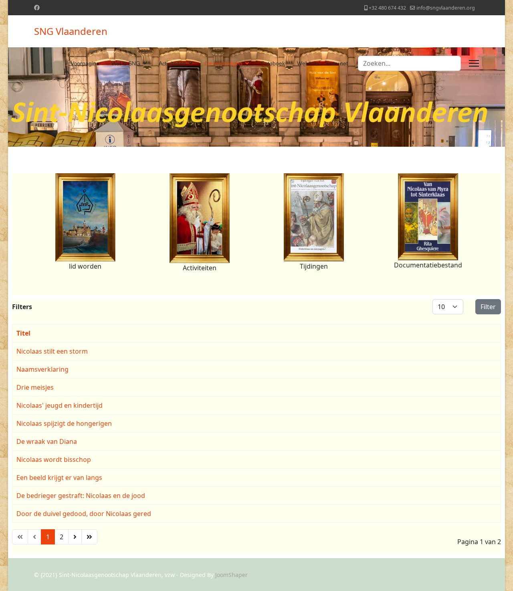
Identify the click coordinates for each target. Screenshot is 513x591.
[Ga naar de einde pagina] (89, 536)
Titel (23, 333)
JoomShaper (231, 575)
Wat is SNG (125, 63)
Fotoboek (273, 63)
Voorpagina (85, 63)
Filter (488, 306)
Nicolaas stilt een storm (52, 351)
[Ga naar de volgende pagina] (75, 536)
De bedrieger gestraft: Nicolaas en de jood (80, 495)
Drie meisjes (35, 387)
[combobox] (409, 63)
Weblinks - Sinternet (322, 63)
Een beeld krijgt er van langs (59, 477)
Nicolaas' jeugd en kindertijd (59, 405)
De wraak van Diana (46, 441)
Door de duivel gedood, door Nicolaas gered (83, 513)
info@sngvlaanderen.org (445, 7)
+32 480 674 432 (387, 7)
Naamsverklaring (42, 369)
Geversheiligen (223, 63)
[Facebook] (37, 7)
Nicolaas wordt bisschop (53, 459)
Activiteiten (172, 63)
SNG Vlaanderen (70, 31)
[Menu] (474, 63)
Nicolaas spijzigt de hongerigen (64, 423)
